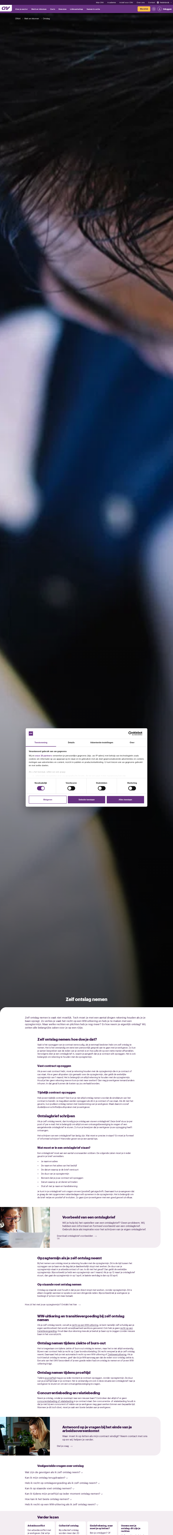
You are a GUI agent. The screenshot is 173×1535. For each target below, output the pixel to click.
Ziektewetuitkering (117, 1354)
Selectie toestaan (87, 799)
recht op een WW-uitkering (85, 1324)
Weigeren (47, 799)
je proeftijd (50, 1377)
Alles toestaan (125, 799)
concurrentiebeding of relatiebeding (55, 1401)
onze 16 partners (43, 755)
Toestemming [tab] (40, 742)
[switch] (71, 788)
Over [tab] (132, 742)
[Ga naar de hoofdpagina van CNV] (6, 8)
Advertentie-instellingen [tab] (101, 742)
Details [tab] (71, 742)
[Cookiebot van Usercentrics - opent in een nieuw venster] (132, 733)
